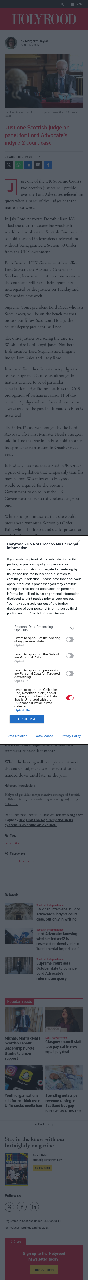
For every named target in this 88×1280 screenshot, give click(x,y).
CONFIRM (26, 719)
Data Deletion (17, 736)
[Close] (78, 544)
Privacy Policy (70, 736)
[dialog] (44, 640)
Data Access (44, 736)
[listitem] (44, 628)
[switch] (70, 639)
